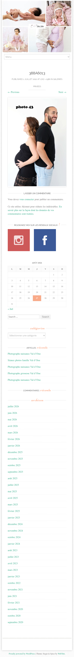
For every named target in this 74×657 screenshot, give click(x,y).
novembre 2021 (15, 589)
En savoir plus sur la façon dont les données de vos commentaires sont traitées (35, 210)
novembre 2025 (15, 458)
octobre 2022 (14, 583)
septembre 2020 (15, 622)
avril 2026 (13, 426)
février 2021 (14, 602)
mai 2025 (12, 491)
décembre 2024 (15, 524)
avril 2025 (13, 498)
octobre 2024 (14, 537)
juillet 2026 (13, 406)
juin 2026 (12, 412)
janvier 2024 (14, 543)
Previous (13, 92)
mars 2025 (13, 504)
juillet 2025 (13, 484)
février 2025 (14, 511)
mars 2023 (13, 569)
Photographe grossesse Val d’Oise (24, 373)
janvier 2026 (14, 445)
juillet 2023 (13, 556)
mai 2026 (12, 419)
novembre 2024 (15, 530)
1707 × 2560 (45, 79)
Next (62, 92)
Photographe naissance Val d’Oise (24, 353)
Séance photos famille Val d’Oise (24, 360)
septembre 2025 (15, 471)
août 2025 (12, 478)
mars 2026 (13, 432)
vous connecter (26, 199)
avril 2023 (13, 563)
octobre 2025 (14, 465)
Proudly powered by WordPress (22, 653)
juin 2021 (12, 596)
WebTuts (61, 653)
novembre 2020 (15, 609)
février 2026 (14, 439)
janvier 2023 (14, 576)
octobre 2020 (14, 615)
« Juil (10, 309)
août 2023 (12, 550)
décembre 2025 (15, 452)
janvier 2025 (14, 517)
